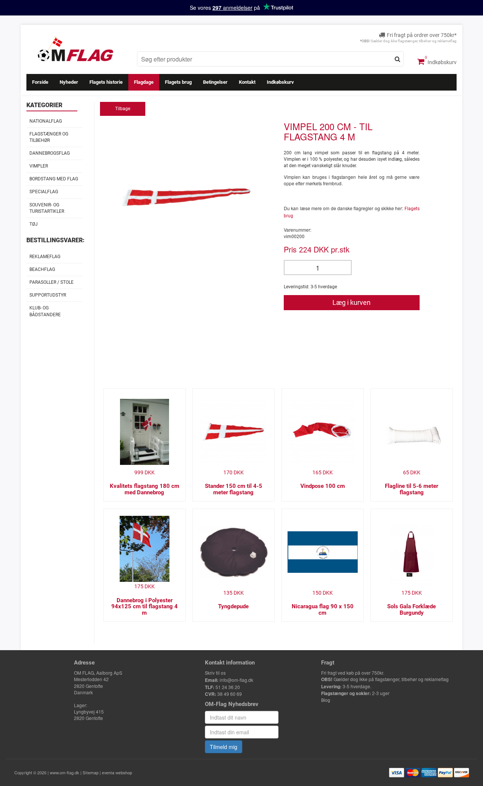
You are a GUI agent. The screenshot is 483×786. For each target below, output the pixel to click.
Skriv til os (215, 673)
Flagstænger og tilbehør (48, 137)
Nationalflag (45, 121)
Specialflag (43, 191)
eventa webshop (117, 773)
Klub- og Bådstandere (45, 311)
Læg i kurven (351, 302)
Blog (325, 700)
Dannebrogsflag (49, 153)
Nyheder (69, 82)
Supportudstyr (47, 295)
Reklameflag (44, 256)
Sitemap (90, 773)
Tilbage (122, 108)
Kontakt (247, 82)
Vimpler (38, 166)
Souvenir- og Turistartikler (46, 208)
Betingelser (215, 82)
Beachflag (42, 269)
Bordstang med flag (53, 179)
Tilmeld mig (223, 747)
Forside (40, 82)
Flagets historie (106, 82)
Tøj (33, 224)
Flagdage (144, 82)
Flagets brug (178, 82)
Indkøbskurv (441, 62)
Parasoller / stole (51, 282)
